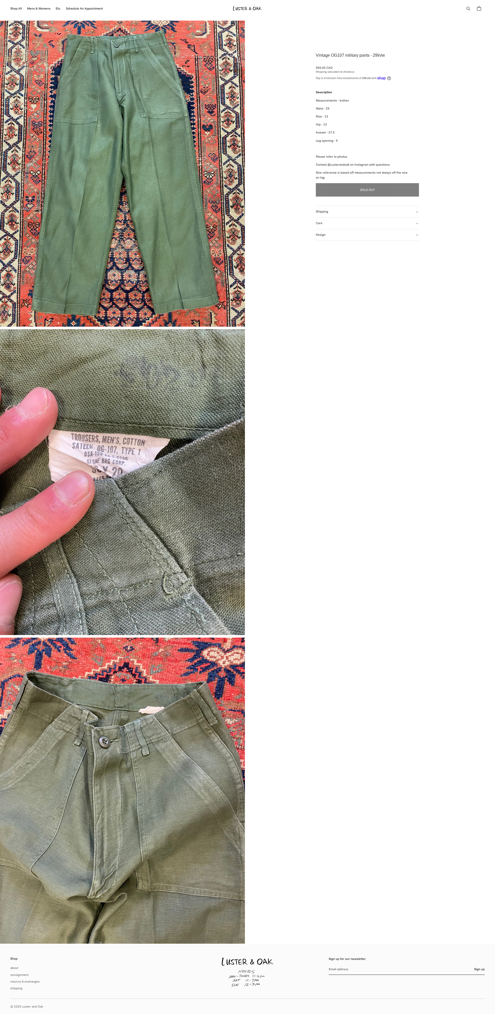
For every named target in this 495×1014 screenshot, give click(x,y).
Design (321, 234)
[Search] (468, 8)
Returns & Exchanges (25, 981)
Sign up (479, 969)
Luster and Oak (32, 1006)
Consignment (19, 975)
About (14, 968)
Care (319, 223)
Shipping (322, 211)
